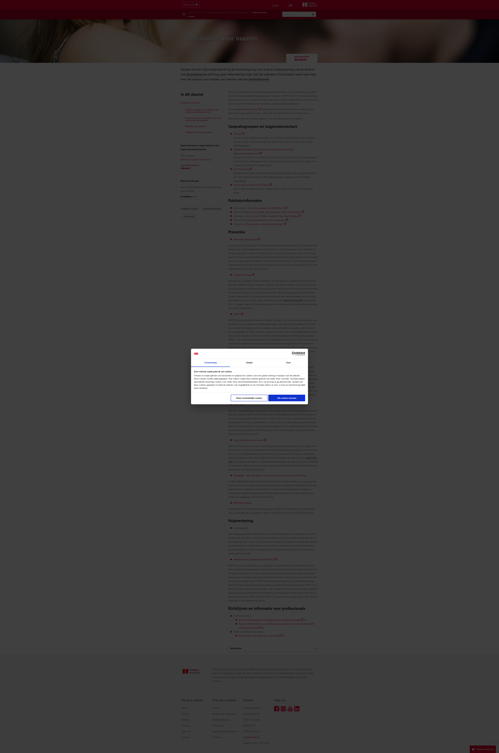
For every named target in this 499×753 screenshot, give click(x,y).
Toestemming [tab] (210, 363)
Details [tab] (249, 363)
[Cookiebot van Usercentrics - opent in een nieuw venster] (293, 354)
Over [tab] (288, 363)
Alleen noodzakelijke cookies (249, 398)
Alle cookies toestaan (286, 398)
